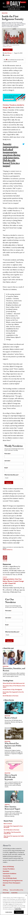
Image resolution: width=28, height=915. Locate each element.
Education (4, 13)
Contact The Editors (9, 869)
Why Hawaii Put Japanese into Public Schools (13, 746)
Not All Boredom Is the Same (10, 696)
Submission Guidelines (9, 873)
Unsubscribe (6, 876)
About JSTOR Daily (8, 866)
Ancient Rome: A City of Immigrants (12, 689)
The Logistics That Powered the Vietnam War (12, 832)
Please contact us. (8, 549)
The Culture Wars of (14, 686)
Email (6, 468)
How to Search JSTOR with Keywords (11, 777)
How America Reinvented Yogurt (12, 808)
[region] (14, 904)
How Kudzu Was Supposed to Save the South (13, 692)
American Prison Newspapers (11, 883)
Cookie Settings (8, 912)
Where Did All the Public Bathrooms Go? (14, 683)
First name (7, 453)
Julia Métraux (8, 53)
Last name (7, 460)
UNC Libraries (9, 46)
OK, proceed (18, 912)
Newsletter (23, 2)
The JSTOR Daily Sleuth (10, 878)
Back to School (11, 718)
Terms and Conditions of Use (16, 890)
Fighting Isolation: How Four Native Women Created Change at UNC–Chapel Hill (13, 581)
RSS (4, 885)
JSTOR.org (5, 890)
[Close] (26, 895)
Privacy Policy (6, 892)
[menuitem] (23, 2)
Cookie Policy (14, 892)
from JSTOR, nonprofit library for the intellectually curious (14, 8)
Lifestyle (7, 804)
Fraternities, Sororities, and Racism (14, 670)
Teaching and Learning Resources (13, 880)
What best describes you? (11, 475)
